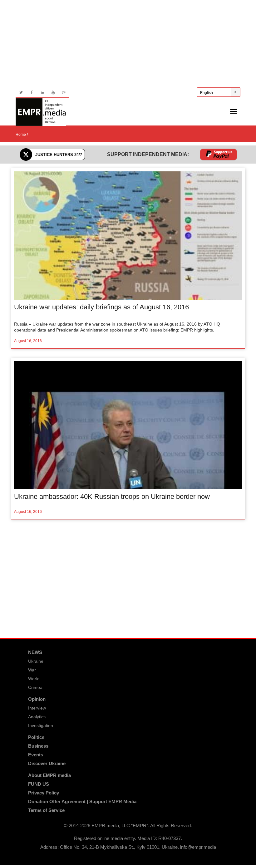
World (34, 678)
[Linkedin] (42, 92)
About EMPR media (49, 775)
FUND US (38, 784)
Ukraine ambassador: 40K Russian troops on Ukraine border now (112, 496)
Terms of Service (46, 810)
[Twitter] (21, 92)
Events (35, 754)
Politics (36, 737)
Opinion (37, 699)
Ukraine (35, 661)
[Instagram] (63, 92)
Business (38, 746)
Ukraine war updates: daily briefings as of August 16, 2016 (101, 307)
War (32, 669)
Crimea (35, 687)
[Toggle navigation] (233, 111)
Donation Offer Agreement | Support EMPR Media (82, 801)
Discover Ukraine (47, 763)
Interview (37, 707)
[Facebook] (32, 92)
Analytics (37, 716)
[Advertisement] (128, 43)
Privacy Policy (43, 792)
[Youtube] (53, 92)
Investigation (40, 725)
